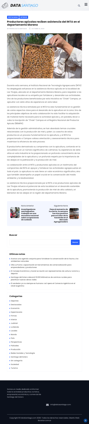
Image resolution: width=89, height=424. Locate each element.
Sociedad (15, 364)
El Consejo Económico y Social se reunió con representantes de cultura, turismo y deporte (45, 272)
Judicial (14, 323)
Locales (14, 331)
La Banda (15, 327)
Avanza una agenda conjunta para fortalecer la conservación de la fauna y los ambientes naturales (44, 260)
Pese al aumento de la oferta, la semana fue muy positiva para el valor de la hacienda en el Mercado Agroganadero (58, 215)
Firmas (14, 316)
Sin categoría (16, 360)
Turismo (14, 368)
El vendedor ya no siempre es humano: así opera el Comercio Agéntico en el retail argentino (43, 284)
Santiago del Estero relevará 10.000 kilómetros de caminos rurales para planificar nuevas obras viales (41, 278)
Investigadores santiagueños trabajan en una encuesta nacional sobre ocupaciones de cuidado (30, 214)
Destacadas (13, 17)
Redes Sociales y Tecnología (23, 353)
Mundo (14, 334)
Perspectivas (16, 342)
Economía (15, 308)
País (13, 338)
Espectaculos (16, 312)
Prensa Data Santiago (18, 29)
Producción (15, 349)
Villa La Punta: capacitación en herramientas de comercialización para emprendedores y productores (41, 266)
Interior (23, 17)
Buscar (13, 235)
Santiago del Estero (19, 357)
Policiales (15, 346)
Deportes (15, 301)
